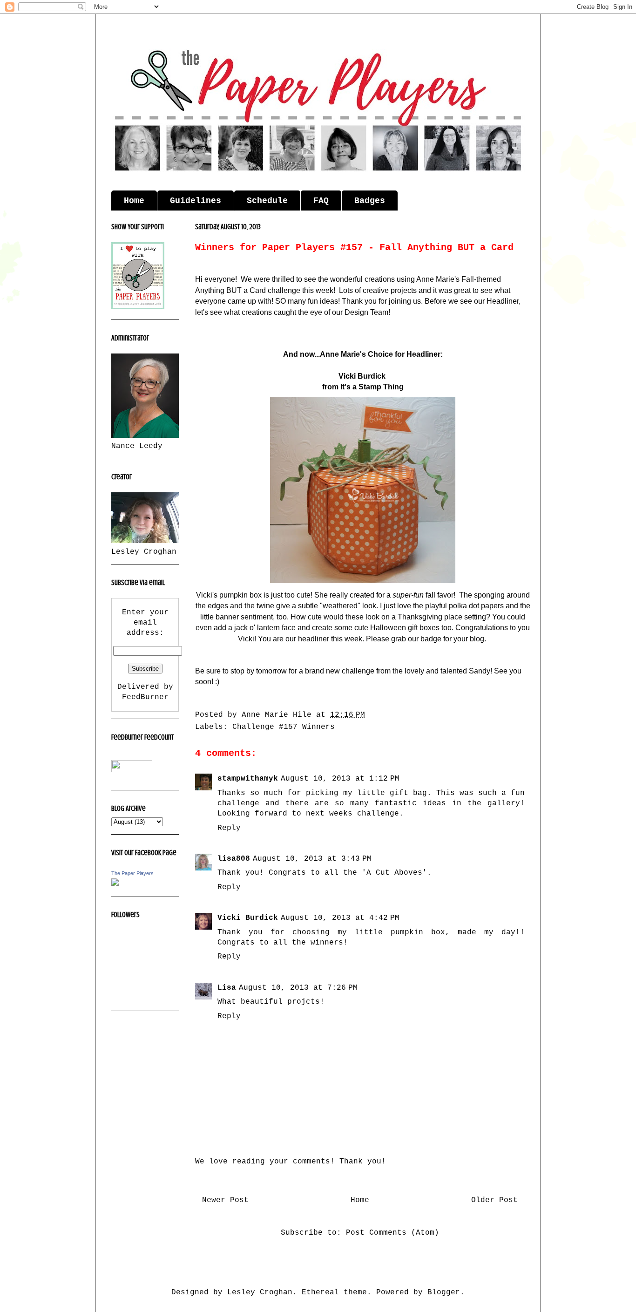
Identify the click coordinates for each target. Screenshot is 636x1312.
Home (134, 200)
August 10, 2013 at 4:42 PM (340, 918)
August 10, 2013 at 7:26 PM (298, 988)
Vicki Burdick (247, 918)
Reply (229, 828)
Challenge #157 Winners (283, 727)
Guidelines (195, 200)
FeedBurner (145, 697)
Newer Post (225, 1200)
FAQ (321, 200)
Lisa (226, 988)
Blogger (443, 1292)
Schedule (267, 200)
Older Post (494, 1200)
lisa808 (233, 859)
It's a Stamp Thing (371, 387)
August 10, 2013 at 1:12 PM (340, 779)
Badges (369, 200)
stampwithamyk (247, 779)
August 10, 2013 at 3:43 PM (312, 859)
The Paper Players (132, 873)
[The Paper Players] (115, 884)
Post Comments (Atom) (392, 1233)
